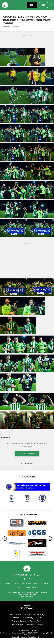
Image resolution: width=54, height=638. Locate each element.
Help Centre (15, 614)
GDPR (39, 618)
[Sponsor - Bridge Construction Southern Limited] (17, 543)
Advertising (39, 614)
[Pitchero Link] (27, 609)
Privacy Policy (36, 621)
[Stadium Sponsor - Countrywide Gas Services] (37, 533)
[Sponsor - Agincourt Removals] (17, 553)
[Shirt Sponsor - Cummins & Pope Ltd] (17, 533)
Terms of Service (19, 621)
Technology (27, 618)
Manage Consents (35, 624)
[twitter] (30, 579)
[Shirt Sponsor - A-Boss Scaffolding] (37, 523)
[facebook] (24, 579)
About (27, 614)
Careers (15, 618)
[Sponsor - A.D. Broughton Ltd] (37, 553)
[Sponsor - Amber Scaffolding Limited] (37, 543)
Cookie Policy (17, 624)
